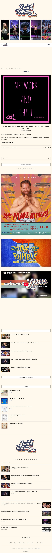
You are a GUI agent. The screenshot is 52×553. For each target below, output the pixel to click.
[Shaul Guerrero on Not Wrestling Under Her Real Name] (5, 345)
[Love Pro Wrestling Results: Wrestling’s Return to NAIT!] (46, 513)
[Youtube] (24, 543)
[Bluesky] (41, 543)
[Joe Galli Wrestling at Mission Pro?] (5, 336)
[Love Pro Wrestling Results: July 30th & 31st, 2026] (5, 361)
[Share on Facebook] (45, 147)
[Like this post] (43, 147)
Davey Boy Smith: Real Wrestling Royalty (21, 351)
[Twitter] (15, 543)
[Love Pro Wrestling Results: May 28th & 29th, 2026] (46, 521)
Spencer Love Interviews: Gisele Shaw (20, 367)
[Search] (50, 45)
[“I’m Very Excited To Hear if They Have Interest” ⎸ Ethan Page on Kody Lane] (46, 505)
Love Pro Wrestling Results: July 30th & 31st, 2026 (24, 359)
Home (2, 68)
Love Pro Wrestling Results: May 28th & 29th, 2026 (14, 519)
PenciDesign (37, 548)
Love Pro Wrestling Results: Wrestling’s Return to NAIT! (15, 511)
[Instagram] (19, 543)
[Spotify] (32, 543)
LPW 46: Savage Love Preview (9, 527)
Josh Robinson (28, 130)
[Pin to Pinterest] (48, 147)
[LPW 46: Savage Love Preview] (46, 529)
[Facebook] (10, 543)
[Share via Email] (50, 147)
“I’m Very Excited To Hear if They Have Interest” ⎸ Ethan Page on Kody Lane (21, 503)
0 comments (15, 147)
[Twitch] (37, 543)
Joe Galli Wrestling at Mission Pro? (20, 334)
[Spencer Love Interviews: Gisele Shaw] (5, 369)
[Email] (28, 543)
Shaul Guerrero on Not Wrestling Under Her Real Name (25, 342)
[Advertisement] (26, 56)
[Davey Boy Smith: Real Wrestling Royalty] (5, 353)
